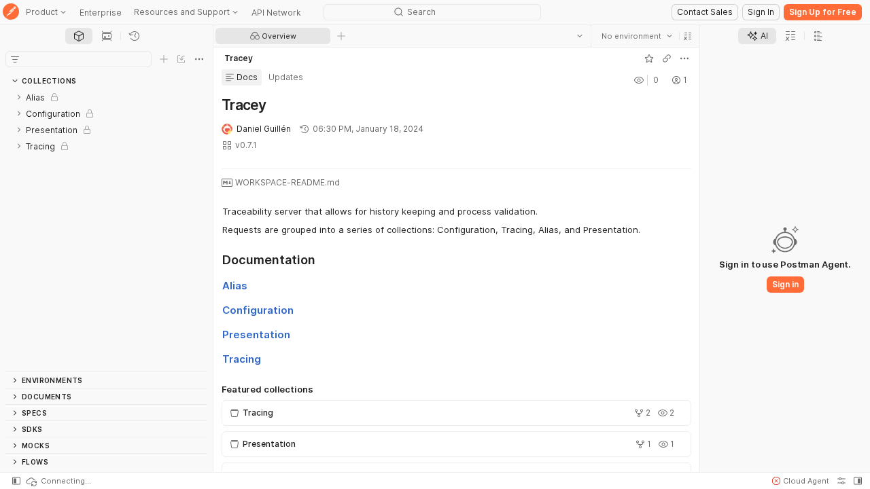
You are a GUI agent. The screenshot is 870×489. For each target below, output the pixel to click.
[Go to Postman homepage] (11, 12)
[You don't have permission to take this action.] (341, 36)
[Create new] (164, 59)
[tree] (106, 230)
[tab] (78, 36)
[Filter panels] (15, 59)
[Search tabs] (580, 36)
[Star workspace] (649, 58)
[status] (57, 481)
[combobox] (637, 36)
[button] (688, 36)
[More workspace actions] (684, 58)
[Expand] (19, 97)
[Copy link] (667, 58)
